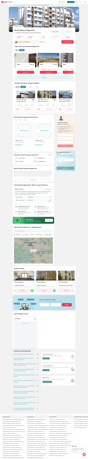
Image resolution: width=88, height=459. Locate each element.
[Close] (84, 446)
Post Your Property (71, 1)
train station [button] (18, 234)
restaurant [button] (40, 234)
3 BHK (36, 87)
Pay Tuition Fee (63, 2)
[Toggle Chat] (84, 454)
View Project (22, 290)
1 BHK (20, 120)
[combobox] (34, 231)
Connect (64, 145)
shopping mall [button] (48, 234)
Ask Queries (65, 168)
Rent (14, 2)
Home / (14, 5)
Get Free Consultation (47, 381)
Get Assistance (46, 370)
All (15, 120)
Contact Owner (25, 72)
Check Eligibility (46, 358)
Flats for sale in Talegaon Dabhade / (32, 5)
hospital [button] (25, 234)
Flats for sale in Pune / (20, 5)
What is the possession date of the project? (64, 164)
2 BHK (30, 87)
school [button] (32, 234)
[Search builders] (35, 319)
